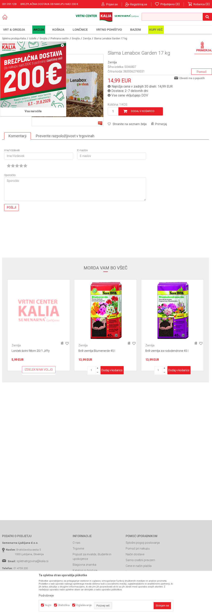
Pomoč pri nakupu (138, 548)
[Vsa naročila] (33, 74)
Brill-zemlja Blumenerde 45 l (30, 350)
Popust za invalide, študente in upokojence (92, 557)
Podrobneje (46, 595)
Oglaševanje (84, 605)
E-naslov (82, 150)
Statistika (64, 605)
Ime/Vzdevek (12, 150)
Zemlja (87, 38)
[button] (177, 17)
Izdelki (32, 38)
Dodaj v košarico (142, 111)
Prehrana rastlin (60, 38)
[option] (38, 325)
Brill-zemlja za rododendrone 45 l (100, 350)
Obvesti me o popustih (192, 78)
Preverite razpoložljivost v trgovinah (65, 136)
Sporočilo (10, 175)
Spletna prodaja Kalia (14, 38)
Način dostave (135, 554)
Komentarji (17, 136)
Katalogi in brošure (85, 570)
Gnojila (43, 38)
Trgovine (78, 548)
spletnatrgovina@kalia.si (32, 561)
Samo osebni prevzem (140, 560)
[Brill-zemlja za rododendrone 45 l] (105, 311)
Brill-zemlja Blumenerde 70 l (163, 350)
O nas (76, 542)
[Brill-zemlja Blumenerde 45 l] (38, 311)
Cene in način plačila (139, 566)
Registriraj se (138, 4)
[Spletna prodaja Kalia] (106, 17)
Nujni (48, 605)
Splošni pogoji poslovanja (143, 542)
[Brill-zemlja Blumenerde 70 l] (172, 311)
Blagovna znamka (84, 564)
